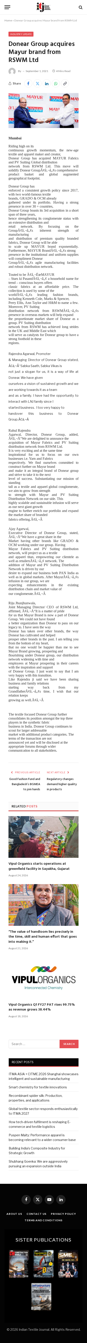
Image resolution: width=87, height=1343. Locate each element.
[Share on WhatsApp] (56, 83)
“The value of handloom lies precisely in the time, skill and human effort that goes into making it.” (42, 937)
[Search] (80, 7)
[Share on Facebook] (28, 83)
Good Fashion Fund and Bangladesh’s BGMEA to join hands (24, 784)
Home (8, 20)
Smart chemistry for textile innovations (38, 1087)
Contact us (36, 1213)
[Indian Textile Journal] (43, 7)
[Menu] (7, 7)
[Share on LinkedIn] (47, 83)
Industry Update (21, 34)
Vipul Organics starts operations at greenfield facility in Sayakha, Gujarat (39, 866)
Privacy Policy (63, 1213)
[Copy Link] (65, 83)
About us (14, 1213)
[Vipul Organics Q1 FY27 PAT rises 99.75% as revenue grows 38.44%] (43, 978)
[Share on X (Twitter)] (37, 83)
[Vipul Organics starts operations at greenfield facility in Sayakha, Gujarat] (43, 837)
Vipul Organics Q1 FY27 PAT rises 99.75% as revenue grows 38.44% (41, 1007)
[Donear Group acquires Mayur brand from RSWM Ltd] (43, 127)
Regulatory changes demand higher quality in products (62, 784)
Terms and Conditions (43, 1220)
